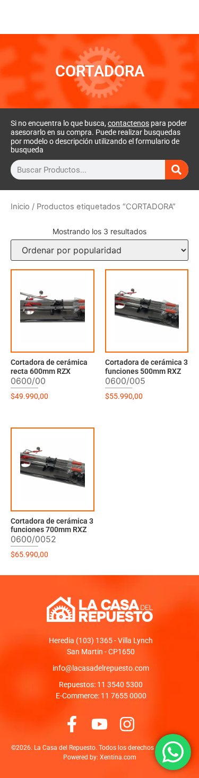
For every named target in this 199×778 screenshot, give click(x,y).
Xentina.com (118, 757)
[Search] (176, 169)
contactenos (128, 123)
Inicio (20, 206)
